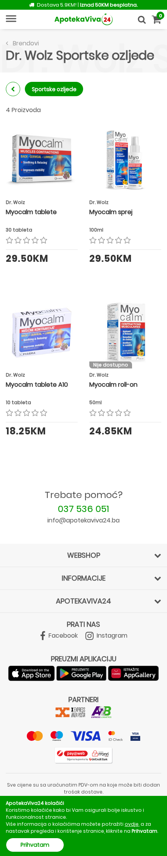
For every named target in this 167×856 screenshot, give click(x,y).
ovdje (132, 824)
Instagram (111, 635)
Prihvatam (35, 845)
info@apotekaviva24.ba (83, 520)
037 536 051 (83, 508)
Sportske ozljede (54, 89)
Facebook (62, 635)
